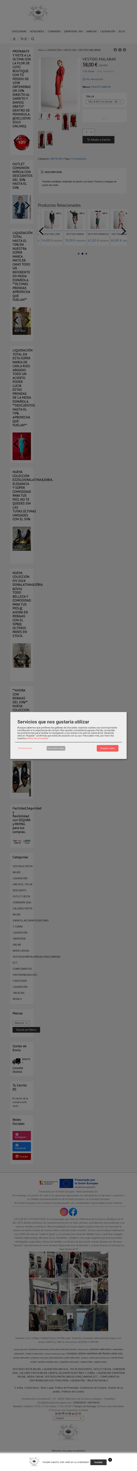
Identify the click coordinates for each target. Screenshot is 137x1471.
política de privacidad (37, 738)
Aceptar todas (107, 748)
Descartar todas (55, 748)
